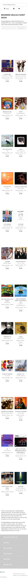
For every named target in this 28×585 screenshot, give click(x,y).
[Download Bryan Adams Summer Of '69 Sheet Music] (7, 328)
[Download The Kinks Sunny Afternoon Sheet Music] (7, 366)
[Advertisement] (14, 45)
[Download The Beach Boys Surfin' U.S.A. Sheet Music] (21, 366)
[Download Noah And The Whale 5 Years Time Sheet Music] (7, 66)
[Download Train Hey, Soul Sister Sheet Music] (7, 141)
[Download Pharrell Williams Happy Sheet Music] (21, 103)
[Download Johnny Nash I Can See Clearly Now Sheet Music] (21, 178)
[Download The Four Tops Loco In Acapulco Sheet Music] (21, 253)
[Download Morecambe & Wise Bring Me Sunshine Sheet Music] (21, 66)
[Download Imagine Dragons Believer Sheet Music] (21, 478)
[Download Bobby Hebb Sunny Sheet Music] (21, 328)
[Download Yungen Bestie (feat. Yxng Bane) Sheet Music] (7, 478)
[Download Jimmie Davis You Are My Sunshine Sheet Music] (21, 403)
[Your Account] (14, 9)
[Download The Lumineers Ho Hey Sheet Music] (21, 141)
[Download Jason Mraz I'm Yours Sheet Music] (21, 216)
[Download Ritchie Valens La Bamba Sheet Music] (7, 253)
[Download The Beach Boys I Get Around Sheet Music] (7, 216)
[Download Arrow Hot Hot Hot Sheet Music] (7, 178)
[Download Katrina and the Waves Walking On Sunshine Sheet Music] (7, 403)
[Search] (25, 2)
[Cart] (19, 9)
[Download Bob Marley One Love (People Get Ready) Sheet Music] (7, 291)
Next (23, 28)
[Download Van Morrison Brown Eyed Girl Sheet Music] (7, 103)
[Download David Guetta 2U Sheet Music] (7, 440)
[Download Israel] (21, 291)
